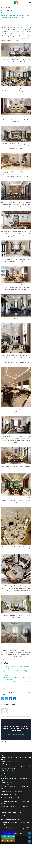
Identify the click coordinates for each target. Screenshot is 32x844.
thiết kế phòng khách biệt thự (15, 692)
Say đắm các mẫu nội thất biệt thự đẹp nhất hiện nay (16, 671)
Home (4, 7)
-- (1, 21)
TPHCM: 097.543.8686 (7, 841)
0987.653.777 (19, 762)
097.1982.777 (9, 762)
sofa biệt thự (6, 692)
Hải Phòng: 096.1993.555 (8, 837)
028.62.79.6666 (18, 791)
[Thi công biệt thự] (16, 2)
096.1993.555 (9, 770)
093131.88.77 (9, 782)
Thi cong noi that (15, 839)
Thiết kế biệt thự (21, 27)
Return (4, 694)
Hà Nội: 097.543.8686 (7, 833)
